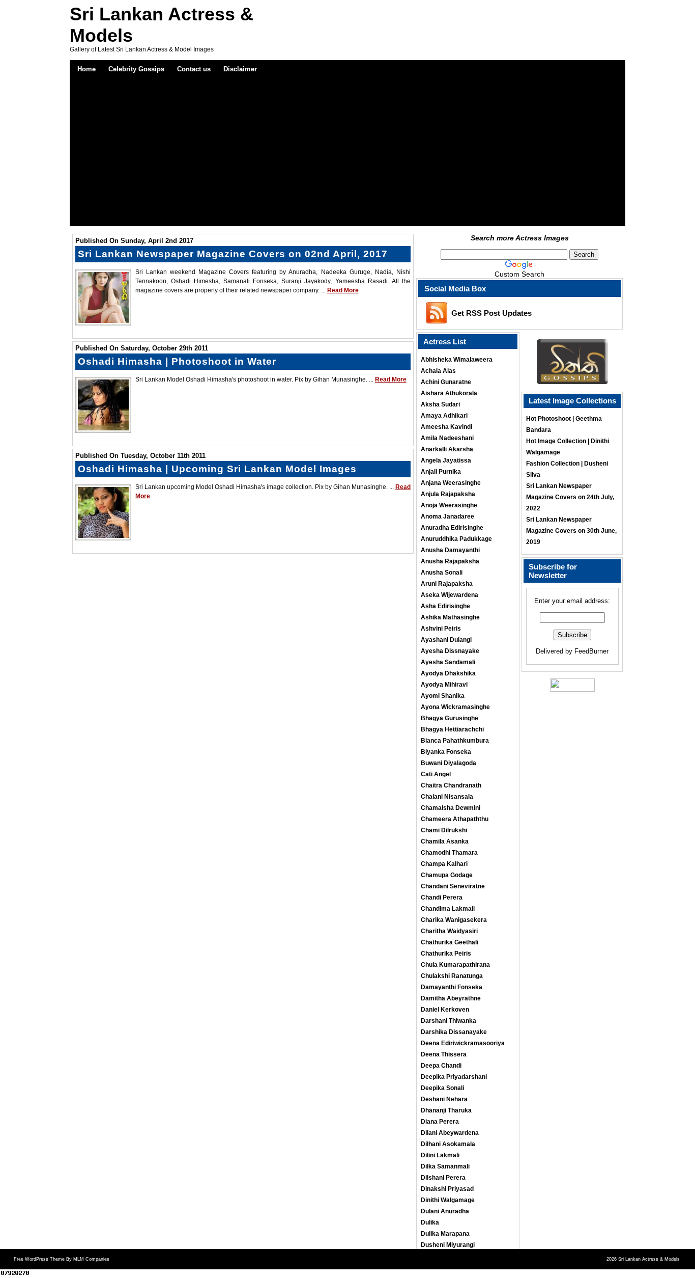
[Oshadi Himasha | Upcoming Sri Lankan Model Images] (103, 535)
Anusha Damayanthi (450, 550)
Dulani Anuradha (445, 1211)
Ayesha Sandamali (448, 662)
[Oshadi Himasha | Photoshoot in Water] (103, 428)
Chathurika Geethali (449, 942)
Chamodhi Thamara (449, 852)
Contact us (194, 69)
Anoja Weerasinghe (449, 505)
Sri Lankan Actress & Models (649, 1259)
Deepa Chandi (441, 1065)
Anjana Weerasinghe (451, 482)
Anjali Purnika (441, 471)
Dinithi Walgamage (448, 1200)
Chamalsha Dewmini (450, 807)
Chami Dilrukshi (444, 830)
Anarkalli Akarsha (447, 449)
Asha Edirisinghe (445, 606)
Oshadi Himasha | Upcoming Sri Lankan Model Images (217, 469)
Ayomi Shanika (443, 695)
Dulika (430, 1222)
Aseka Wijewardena (449, 595)
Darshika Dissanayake (454, 1032)
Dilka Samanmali (445, 1166)
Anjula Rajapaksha (448, 494)
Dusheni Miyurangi (448, 1244)
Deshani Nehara (444, 1099)
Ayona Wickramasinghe (455, 707)
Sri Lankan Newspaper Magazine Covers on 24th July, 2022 (570, 497)
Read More (343, 290)
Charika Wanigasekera (454, 919)
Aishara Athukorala (449, 393)
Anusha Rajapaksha (450, 561)
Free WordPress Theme (39, 1259)
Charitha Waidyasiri (449, 931)
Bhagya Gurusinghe (449, 718)
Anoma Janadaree (447, 516)
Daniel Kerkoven (445, 1009)
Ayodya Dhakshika (448, 673)
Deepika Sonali (442, 1088)
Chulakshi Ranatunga (452, 976)
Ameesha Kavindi (446, 426)
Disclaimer (240, 69)
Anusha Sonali (441, 572)
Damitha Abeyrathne (451, 998)
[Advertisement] (347, 155)
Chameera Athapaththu (454, 819)
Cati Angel (436, 774)
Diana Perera (440, 1121)
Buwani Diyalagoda (448, 763)
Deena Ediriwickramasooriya (463, 1043)
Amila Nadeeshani (447, 438)
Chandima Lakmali (448, 908)
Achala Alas (438, 370)
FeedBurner (591, 651)
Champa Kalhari (444, 863)
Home (86, 69)
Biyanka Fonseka (446, 751)
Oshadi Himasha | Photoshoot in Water (177, 361)
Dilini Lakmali (440, 1155)
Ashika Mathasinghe (450, 617)
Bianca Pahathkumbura (455, 740)
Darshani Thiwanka (448, 1020)
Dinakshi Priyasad (447, 1188)
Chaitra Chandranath (451, 785)
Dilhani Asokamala (448, 1144)
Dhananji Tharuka (446, 1110)
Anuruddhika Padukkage (456, 538)
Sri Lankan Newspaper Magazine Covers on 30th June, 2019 (571, 531)
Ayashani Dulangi (446, 639)
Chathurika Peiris (446, 953)
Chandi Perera (441, 897)
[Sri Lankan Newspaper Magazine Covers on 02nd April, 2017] (103, 320)
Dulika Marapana (445, 1233)
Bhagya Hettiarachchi (452, 729)
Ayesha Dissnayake (450, 651)
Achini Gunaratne (446, 382)
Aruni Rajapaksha (447, 583)
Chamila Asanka (445, 841)
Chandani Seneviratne (453, 886)
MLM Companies (91, 1259)
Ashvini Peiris (441, 628)
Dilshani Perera (443, 1177)
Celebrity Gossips (136, 69)
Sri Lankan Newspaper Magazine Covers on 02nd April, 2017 (233, 254)
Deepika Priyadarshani (454, 1076)
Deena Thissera (444, 1054)
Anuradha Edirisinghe (452, 527)
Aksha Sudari (440, 404)
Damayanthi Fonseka (451, 987)
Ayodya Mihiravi (444, 684)
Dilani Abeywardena (450, 1132)
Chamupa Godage (447, 875)
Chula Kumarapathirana (455, 964)
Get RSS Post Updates (491, 313)
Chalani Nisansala (447, 796)
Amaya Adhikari (444, 415)
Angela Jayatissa (446, 460)
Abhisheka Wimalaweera (457, 359)
